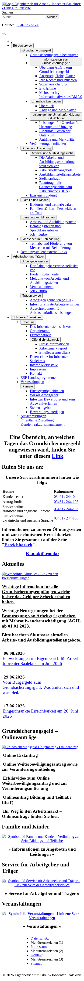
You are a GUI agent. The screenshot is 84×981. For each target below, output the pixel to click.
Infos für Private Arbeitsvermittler (54, 304)
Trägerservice (31, 295)
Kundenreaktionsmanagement (42, 424)
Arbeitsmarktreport (53, 348)
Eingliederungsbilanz (54, 352)
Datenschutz (40, 938)
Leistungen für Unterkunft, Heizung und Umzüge (59, 125)
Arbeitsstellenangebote (56, 170)
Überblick (46, 106)
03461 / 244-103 (66, 502)
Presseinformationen (54, 344)
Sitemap (36, 963)
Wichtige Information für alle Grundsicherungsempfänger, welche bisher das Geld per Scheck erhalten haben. (36, 594)
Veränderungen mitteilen (48, 144)
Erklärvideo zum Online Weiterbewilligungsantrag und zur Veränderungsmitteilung (34, 783)
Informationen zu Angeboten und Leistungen (44, 852)
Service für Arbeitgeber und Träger (42, 893)
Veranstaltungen (41, 287)
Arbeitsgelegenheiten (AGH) (51, 300)
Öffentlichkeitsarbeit (45, 339)
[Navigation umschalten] (4, 34)
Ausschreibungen (33, 416)
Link (57, 456)
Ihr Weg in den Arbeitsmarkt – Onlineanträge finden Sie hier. (32, 814)
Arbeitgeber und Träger (28, 256)
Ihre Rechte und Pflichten (58, 80)
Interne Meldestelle (44, 365)
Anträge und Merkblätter (57, 110)
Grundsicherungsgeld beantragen (54, 55)
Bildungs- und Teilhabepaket (51, 204)
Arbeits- (9, 640)
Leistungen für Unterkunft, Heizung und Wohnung (56, 116)
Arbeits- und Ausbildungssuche (53, 153)
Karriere (27, 386)
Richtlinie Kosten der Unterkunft (54, 133)
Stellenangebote (41, 408)
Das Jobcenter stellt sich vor (50, 327)
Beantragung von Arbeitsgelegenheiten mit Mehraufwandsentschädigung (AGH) (41, 618)
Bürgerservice (22, 45)
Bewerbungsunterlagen (47, 412)
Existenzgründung (43, 195)
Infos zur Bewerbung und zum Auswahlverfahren (52, 401)
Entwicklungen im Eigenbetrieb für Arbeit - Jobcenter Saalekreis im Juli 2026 (41, 661)
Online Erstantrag (20, 755)
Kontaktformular (42, 553)
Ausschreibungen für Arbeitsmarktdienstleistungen (51, 310)
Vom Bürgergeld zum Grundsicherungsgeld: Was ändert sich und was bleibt (41, 687)
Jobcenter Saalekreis (27, 317)
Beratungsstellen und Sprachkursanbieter (45, 228)
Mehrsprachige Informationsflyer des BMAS (60, 95)
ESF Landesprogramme (38, 378)
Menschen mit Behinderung (40, 239)
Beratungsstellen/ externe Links (44, 252)
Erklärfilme (47, 88)
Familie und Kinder (35, 200)
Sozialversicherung (53, 84)
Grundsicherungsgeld (36, 50)
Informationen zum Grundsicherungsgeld (56, 61)
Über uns (28, 322)
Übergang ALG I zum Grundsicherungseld (55, 69)
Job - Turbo (38, 234)
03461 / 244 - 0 (28, 25)
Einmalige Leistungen (46, 101)
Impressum (38, 369)
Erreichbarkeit (40, 335)
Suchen (7, 12)
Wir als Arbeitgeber (44, 395)
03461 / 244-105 (66, 509)
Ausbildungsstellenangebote (59, 174)
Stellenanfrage (49, 178)
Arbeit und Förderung (36, 148)
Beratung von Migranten (38, 217)
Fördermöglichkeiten (45, 274)
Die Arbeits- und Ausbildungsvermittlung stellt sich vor (57, 162)
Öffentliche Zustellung (37, 420)
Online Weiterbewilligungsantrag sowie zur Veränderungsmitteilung (39, 767)
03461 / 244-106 (66, 518)
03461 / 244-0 (64, 497)
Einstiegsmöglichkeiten (47, 391)
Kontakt (36, 373)
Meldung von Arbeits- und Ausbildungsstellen (49, 280)
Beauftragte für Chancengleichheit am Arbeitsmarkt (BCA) (55, 187)
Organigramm (40, 331)
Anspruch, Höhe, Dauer (57, 76)
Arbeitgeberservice (35, 261)
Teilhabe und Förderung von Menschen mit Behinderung (51, 245)
